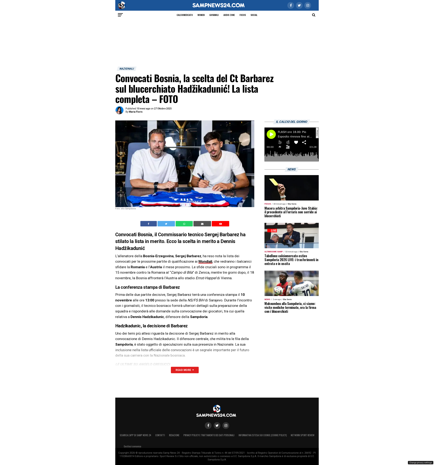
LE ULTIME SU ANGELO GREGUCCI (142, 364)
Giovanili (214, 15)
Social (254, 15)
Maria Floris (136, 111)
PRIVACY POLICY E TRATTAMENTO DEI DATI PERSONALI (208, 435)
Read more (183, 370)
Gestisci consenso (132, 446)
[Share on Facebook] (149, 223)
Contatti (160, 435)
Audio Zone (229, 15)
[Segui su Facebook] (208, 425)
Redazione (174, 435)
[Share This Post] (185, 223)
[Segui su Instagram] (225, 425)
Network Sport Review (302, 435)
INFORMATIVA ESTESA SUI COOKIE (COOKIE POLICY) (263, 435)
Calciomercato (185, 15)
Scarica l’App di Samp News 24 (135, 435)
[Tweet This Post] (166, 223)
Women (201, 15)
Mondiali (205, 261)
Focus (243, 15)
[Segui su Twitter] (217, 425)
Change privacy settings (420, 462)
